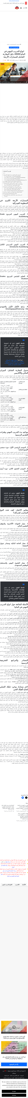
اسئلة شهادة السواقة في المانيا (14, 0)
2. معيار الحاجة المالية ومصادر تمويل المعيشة (13, 189)
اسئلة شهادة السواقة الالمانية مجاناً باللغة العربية (14, 360)
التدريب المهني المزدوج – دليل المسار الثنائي (17, 241)
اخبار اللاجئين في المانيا (14, 1075)
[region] (14, 1088)
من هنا (9, 861)
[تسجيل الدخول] (21, 8)
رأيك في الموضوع (14, 1064)
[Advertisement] (14, 26)
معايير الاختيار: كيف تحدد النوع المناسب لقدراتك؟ (12, 186)
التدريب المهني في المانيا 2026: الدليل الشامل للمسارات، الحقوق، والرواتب (22, 807)
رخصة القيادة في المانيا (19, 1077)
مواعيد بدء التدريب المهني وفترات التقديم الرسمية (13, 182)
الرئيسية (18, 44)
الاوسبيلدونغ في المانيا (11, 44)
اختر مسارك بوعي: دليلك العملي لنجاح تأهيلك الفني (13, 194)
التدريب (17, 884)
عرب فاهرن (4, 861)
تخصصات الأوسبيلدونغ (7, 749)
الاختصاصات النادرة (24, 750)
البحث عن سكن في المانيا (9, 1077)
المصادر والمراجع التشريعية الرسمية (10, 193)
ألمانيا (23, 884)
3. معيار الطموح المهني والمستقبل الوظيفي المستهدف (14, 190)
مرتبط (6, 196)
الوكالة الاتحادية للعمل (9, 628)
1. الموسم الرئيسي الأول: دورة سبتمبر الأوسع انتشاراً (14, 184)
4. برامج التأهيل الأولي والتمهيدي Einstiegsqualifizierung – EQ (16, 180)
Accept (14, 1091)
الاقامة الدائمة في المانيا (14, 364)
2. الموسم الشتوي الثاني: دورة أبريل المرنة (13, 185)
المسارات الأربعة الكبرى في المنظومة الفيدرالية (12, 174)
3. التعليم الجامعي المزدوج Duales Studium (13, 178)
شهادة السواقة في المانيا (14, 362)
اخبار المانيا (7, 1075)
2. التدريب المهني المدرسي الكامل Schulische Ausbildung (15, 177)
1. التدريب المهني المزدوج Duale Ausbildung (12, 176)
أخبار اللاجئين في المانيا (11, 876)
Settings (14, 1095)
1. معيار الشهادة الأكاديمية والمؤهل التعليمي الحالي (14, 188)
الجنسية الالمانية (9, 363)
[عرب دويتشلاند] (17, 8)
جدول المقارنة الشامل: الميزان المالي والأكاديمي (12, 181)
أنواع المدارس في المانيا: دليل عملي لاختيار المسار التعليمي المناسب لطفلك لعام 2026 (8, 807)
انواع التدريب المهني (6, 884)
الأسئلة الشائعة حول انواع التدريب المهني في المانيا (13, 192)
